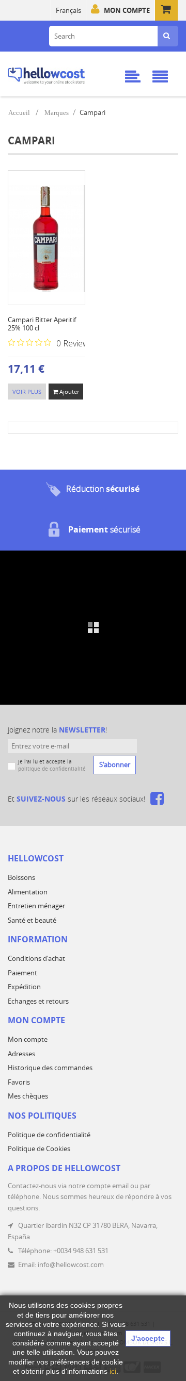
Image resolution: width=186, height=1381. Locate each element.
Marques (56, 113)
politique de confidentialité (52, 769)
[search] (166, 36)
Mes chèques (28, 1096)
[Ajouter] (47, 252)
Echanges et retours (38, 1001)
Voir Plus (26, 391)
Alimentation (28, 891)
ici (113, 1371)
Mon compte (127, 10)
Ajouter (68, 391)
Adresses (21, 1053)
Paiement (22, 972)
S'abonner (114, 764)
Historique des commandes (50, 1067)
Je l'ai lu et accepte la (52, 765)
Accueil (19, 113)
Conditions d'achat (36, 958)
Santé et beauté (32, 920)
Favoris (19, 1082)
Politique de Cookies (39, 1148)
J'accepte (148, 1338)
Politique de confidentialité (49, 1134)
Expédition (24, 986)
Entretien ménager (36, 905)
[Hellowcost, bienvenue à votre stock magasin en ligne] (59, 74)
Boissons (21, 877)
